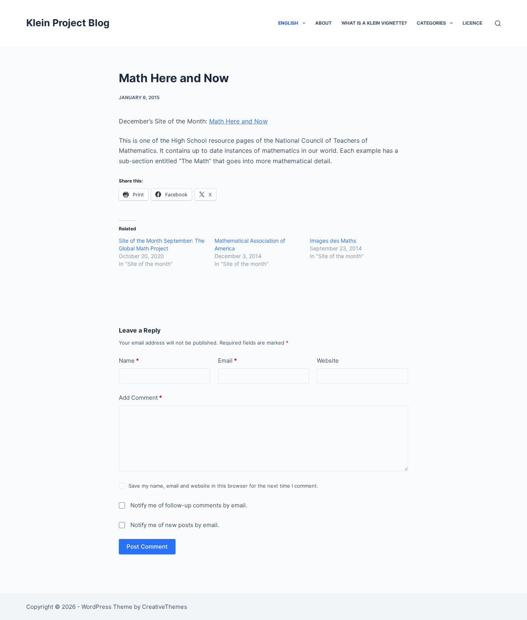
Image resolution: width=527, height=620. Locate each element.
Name (129, 360)
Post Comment (147, 546)
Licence (472, 23)
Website (328, 360)
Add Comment (140, 397)
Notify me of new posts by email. (174, 525)
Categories (431, 23)
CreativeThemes (164, 606)
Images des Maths (333, 240)
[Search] (498, 23)
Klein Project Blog (68, 23)
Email (227, 360)
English (288, 23)
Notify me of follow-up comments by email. (188, 505)
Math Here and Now (238, 121)
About (323, 23)
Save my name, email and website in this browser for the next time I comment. (223, 486)
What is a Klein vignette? (374, 23)
